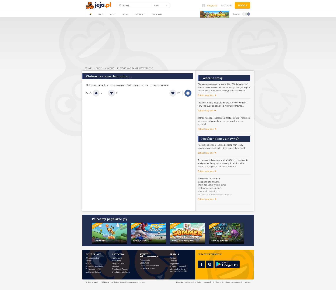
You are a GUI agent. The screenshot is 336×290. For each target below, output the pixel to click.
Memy (112, 14)
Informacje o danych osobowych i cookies (179, 270)
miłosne (109, 68)
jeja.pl (89, 68)
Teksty (89, 261)
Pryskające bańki (93, 269)
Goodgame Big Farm (121, 272)
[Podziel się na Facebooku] (188, 93)
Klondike (115, 266)
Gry (101, 14)
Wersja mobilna (92, 258)
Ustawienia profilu (147, 268)
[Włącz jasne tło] (243, 14)
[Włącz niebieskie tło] (248, 14)
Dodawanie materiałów (149, 266)
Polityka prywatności (178, 266)
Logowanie (144, 263)
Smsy (88, 264)
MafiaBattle (116, 261)
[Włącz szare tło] (246, 14)
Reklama (173, 261)
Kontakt (173, 258)
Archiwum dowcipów (94, 266)
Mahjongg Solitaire (93, 272)
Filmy (125, 14)
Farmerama (117, 258)
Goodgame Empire (120, 269)
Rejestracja (145, 260)
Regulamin (174, 264)
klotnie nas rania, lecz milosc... (136, 68)
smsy (99, 68)
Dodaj (242, 5)
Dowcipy (140, 14)
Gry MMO (118, 254)
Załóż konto (226, 5)
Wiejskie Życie (118, 264)
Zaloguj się (212, 5)
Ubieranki (157, 14)
